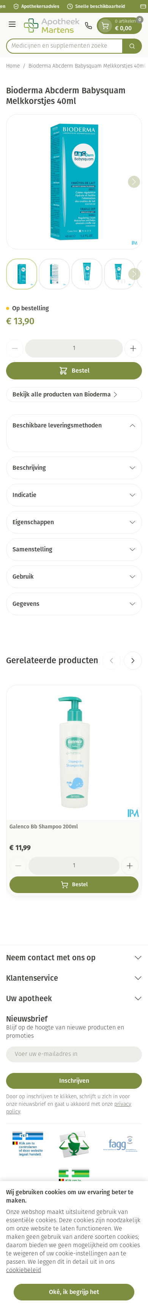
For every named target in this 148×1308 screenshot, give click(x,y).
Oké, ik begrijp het (74, 1292)
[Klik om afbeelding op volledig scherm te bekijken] (74, 182)
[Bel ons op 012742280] (88, 25)
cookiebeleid (23, 1271)
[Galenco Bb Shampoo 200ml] (74, 752)
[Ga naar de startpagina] (51, 26)
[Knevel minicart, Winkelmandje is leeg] (105, 26)
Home (13, 66)
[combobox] (64, 46)
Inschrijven (74, 1080)
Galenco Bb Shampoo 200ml (43, 826)
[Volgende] (134, 182)
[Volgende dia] (133, 661)
